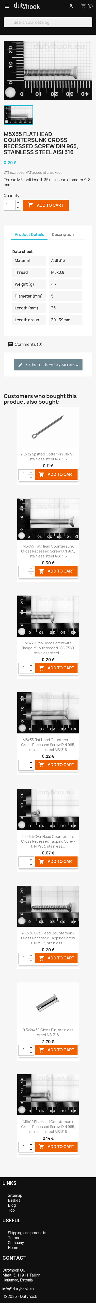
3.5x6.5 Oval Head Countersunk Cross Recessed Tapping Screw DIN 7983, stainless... (48, 841)
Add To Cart (56, 474)
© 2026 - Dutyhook (20, 1296)
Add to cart (46, 205)
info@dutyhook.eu (18, 1289)
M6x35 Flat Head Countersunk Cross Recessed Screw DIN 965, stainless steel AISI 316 (48, 744)
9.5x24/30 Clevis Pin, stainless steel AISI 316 (48, 1032)
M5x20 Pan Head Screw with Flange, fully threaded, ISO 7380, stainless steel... (48, 648)
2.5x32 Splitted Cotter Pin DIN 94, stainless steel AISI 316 (48, 456)
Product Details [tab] (29, 234)
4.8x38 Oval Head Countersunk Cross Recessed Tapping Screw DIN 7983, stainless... (48, 938)
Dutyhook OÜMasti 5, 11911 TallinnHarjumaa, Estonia (21, 1275)
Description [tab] (63, 234)
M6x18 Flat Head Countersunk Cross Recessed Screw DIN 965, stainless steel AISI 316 (48, 1126)
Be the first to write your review (51, 364)
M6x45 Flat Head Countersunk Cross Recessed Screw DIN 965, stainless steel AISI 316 (48, 551)
